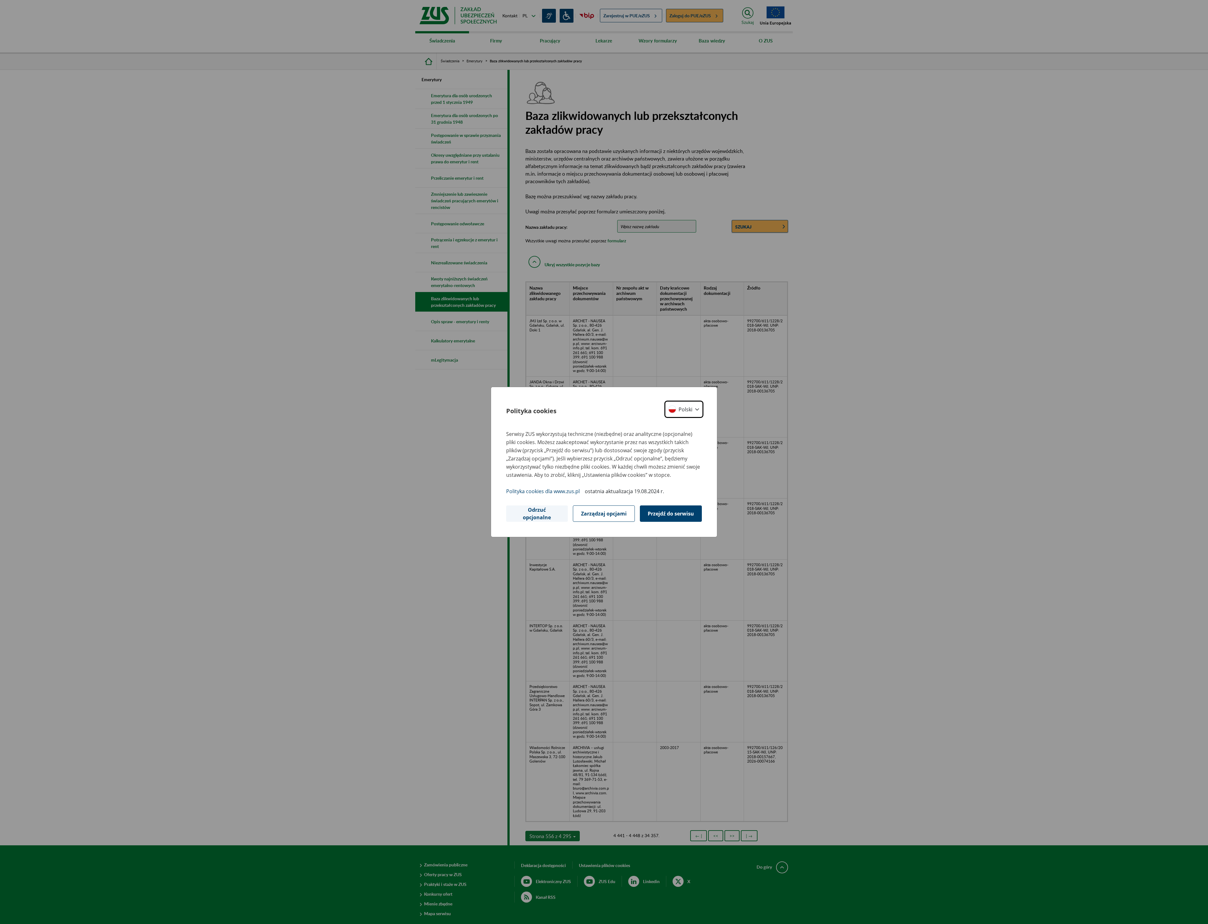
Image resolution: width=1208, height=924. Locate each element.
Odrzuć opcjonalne (537, 513)
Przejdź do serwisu (671, 513)
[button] (684, 409)
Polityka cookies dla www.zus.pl (543, 491)
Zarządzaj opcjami (604, 513)
